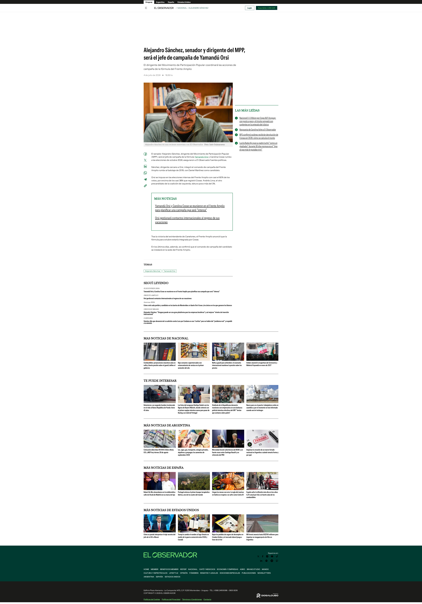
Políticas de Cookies (152, 599)
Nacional (182, 8)
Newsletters (264, 573)
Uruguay (148, 2)
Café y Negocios (207, 569)
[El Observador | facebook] (263, 556)
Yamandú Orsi (201, 157)
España (171, 2)
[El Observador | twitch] (277, 560)
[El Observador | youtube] (272, 556)
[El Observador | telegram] (271, 560)
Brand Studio (253, 569)
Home (146, 569)
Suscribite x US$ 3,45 (266, 8)
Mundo (265, 569)
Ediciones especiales (230, 573)
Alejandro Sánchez (152, 271)
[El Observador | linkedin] (261, 560)
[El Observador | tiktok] (277, 556)
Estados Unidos (184, 2)
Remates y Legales (209, 573)
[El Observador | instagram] (267, 556)
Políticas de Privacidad (171, 599)
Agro (242, 569)
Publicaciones (249, 573)
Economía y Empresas (227, 569)
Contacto (207, 599)
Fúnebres (193, 573)
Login (249, 8)
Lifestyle (173, 573)
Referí (183, 569)
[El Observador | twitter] (258, 556)
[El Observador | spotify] (266, 560)
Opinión (184, 573)
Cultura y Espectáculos (155, 573)
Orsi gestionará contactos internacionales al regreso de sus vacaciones (168, 298)
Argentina (160, 2)
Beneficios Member (169, 569)
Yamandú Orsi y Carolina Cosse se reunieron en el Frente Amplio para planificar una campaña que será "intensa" (182, 291)
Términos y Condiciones (192, 599)
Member (154, 569)
